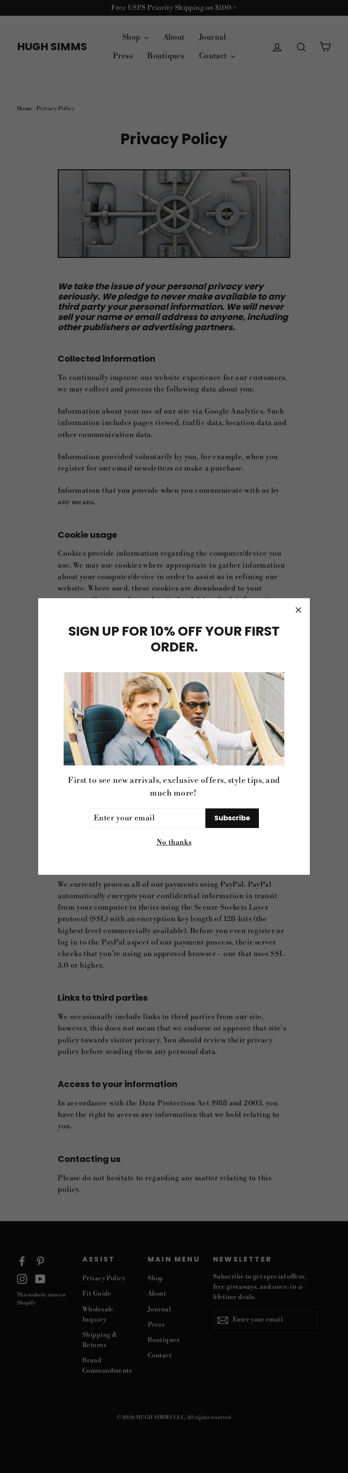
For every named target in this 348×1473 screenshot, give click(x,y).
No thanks (174, 842)
